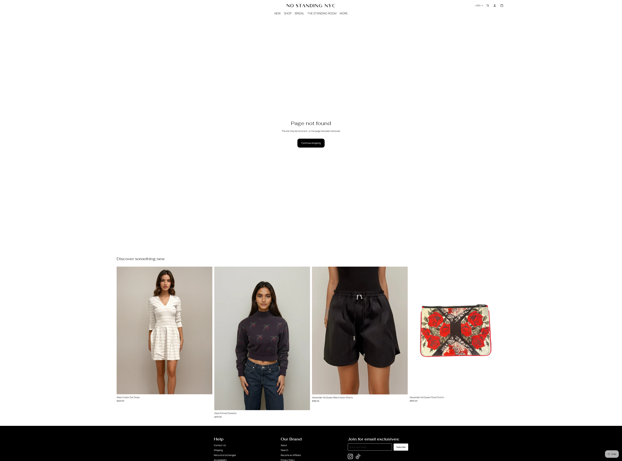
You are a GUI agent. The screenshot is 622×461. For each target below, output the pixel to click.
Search (284, 450)
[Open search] (487, 5)
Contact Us (220, 445)
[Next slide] (403, 330)
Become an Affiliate (291, 455)
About (284, 445)
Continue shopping (311, 142)
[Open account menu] (494, 5)
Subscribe (401, 447)
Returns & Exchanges (225, 455)
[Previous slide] (317, 330)
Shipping (218, 450)
